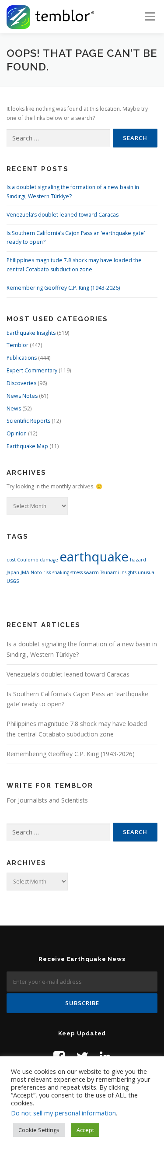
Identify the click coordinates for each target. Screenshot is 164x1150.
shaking (60, 572)
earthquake (94, 556)
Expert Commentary (32, 370)
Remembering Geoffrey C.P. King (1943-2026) (63, 287)
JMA (25, 572)
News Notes (22, 396)
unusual (147, 572)
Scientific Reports (28, 420)
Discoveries (21, 383)
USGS (13, 581)
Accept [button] (85, 1130)
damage (49, 560)
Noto (36, 572)
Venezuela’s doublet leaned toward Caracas (63, 214)
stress (76, 572)
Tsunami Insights (118, 572)
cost (11, 560)
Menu (149, 16)
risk (47, 572)
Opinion (17, 433)
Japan (13, 572)
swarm (91, 572)
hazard (138, 560)
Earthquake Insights (31, 333)
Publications (22, 357)
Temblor (17, 345)
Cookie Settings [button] (38, 1130)
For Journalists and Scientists (47, 800)
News (14, 408)
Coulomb (27, 560)
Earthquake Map (27, 446)
